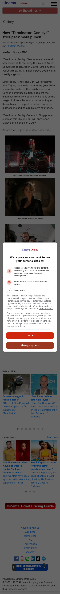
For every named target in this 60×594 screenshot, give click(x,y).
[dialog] (30, 297)
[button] (30, 290)
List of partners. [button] (46, 308)
